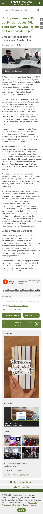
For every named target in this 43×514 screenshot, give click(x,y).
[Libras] (41, 19)
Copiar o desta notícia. (12, 310)
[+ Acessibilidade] (41, 27)
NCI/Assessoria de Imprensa (18, 306)
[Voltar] (3, 18)
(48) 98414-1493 (21, 470)
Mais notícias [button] (31, 315)
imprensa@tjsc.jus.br (20, 475)
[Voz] (41, 23)
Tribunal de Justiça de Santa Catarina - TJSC (19, 301)
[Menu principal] (3, 3)
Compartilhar (10, 315)
